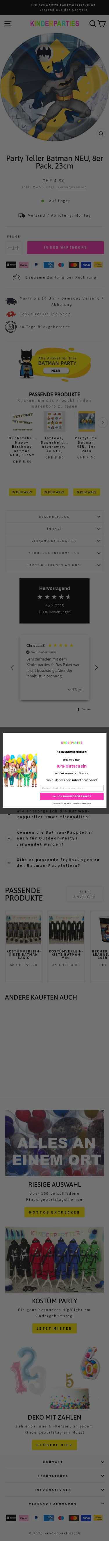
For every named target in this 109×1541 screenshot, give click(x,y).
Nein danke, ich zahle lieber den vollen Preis (72, 803)
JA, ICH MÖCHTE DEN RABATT (71, 796)
